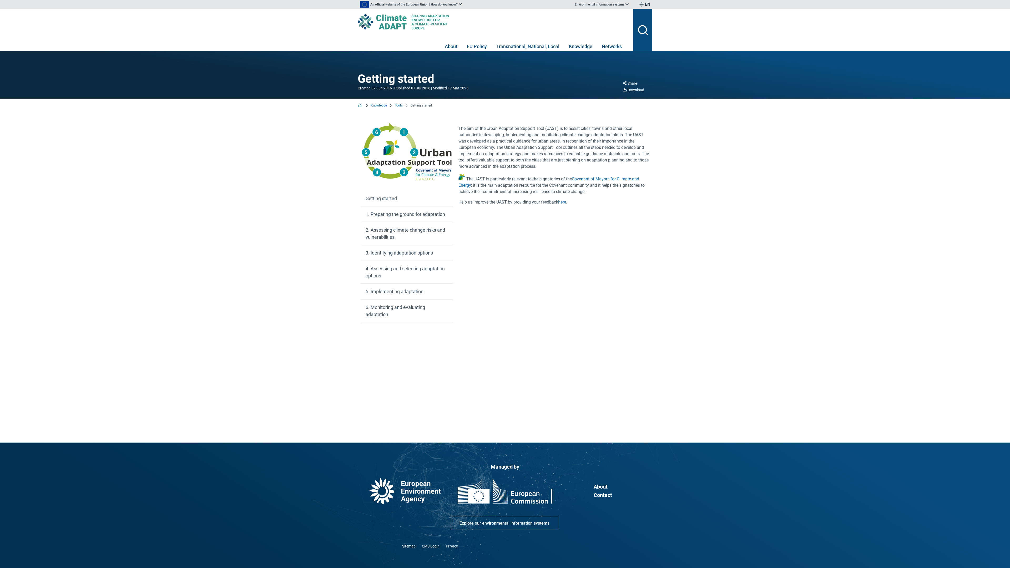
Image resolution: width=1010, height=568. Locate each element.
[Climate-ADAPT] (493, 21)
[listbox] (411, 4)
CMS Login (431, 546)
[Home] (360, 106)
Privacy (452, 546)
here (562, 202)
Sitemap (409, 546)
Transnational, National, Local (527, 46)
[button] (406, 198)
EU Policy (477, 46)
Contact (603, 495)
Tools (399, 105)
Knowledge (580, 46)
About (451, 46)
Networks (612, 46)
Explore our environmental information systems (504, 523)
